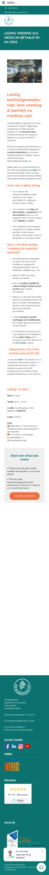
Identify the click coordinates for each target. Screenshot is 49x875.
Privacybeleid (10, 705)
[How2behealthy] (6, 20)
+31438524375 (12, 8)
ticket (20, 360)
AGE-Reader (20, 343)
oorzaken (33, 170)
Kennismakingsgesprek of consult (19, 715)
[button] (25, 496)
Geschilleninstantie (12, 708)
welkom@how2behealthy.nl (17, 12)
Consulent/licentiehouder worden (19, 721)
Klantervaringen (11, 700)
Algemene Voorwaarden (15, 703)
